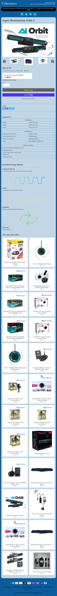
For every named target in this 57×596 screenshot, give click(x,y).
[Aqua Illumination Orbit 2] (14, 61)
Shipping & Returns (26, 587)
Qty (3, 82)
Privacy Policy (16, 587)
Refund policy (28, 588)
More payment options (28, 98)
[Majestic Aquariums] (9, 3)
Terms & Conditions (38, 587)
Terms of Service (48, 587)
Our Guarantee (8, 587)
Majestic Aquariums (28, 592)
